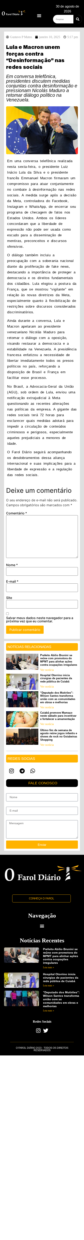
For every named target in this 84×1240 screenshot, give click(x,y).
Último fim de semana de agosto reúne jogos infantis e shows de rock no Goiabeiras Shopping (58, 735)
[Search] (77, 19)
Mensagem (13, 818)
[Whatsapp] (32, 771)
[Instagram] (11, 771)
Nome (12, 565)
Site (9, 597)
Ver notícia (47, 669)
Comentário (16, 513)
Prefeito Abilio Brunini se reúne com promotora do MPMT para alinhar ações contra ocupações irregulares (58, 660)
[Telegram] (22, 771)
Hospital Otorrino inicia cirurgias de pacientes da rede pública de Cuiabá (56, 678)
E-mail (12, 581)
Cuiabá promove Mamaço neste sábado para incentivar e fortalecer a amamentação (58, 716)
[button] (39, 15)
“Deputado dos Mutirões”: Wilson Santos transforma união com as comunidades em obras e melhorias (57, 697)
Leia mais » (48, 967)
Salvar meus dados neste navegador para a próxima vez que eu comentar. (39, 619)
